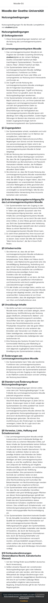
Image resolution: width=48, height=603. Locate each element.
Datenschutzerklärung (27, 596)
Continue (24, 601)
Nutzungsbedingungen (11, 596)
